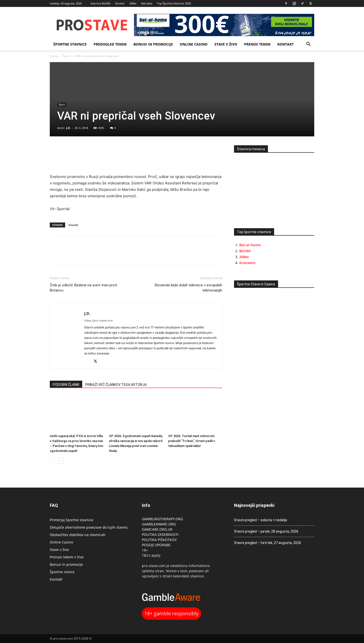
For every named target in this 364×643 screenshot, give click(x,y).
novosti (73, 225)
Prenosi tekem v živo (66, 557)
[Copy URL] (77, 150)
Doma (54, 56)
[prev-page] (53, 461)
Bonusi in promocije (153, 44)
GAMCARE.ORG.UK (157, 529)
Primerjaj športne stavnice (71, 520)
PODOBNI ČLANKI (66, 385)
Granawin (247, 262)
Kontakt (285, 44)
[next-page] (61, 461)
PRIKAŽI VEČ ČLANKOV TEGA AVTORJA (116, 385)
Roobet (120, 3)
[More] (89, 150)
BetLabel (146, 3)
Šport (66, 56)
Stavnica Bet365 (100, 3)
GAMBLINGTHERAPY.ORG (162, 519)
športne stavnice (70, 44)
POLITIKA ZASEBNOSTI (160, 534)
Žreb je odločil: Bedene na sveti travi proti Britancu (83, 288)
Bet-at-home (250, 245)
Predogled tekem (110, 44)
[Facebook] (286, 3)
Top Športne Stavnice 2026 (174, 3)
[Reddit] (88, 361)
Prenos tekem (257, 44)
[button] (308, 44)
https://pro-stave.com (98, 320)
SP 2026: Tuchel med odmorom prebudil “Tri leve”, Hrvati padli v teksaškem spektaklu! (191, 441)
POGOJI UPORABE (156, 545)
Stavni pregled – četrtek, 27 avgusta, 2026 (267, 543)
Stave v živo (225, 44)
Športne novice (62, 571)
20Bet (132, 3)
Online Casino (194, 44)
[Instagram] (294, 3)
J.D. (68, 128)
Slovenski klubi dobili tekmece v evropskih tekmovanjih (188, 288)
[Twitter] (310, 3)
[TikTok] (302, 3)
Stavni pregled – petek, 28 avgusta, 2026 (266, 531)
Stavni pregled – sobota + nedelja (260, 520)
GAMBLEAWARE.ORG (159, 524)
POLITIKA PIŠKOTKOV (159, 539)
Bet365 (245, 250)
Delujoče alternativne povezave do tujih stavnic (89, 527)
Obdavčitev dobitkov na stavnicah (77, 534)
